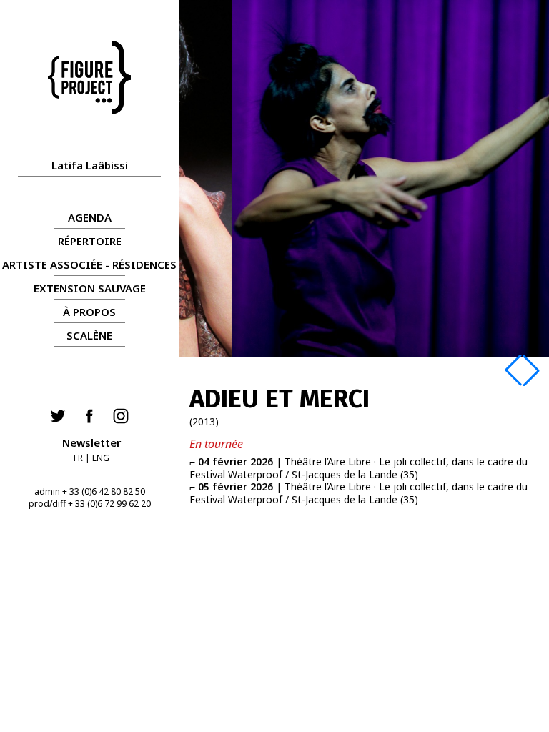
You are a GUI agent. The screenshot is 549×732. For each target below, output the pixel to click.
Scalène (89, 335)
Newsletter (91, 442)
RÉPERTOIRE (90, 241)
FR (78, 458)
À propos (89, 312)
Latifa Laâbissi (89, 165)
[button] (513, 370)
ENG (100, 458)
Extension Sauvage (90, 288)
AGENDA (90, 217)
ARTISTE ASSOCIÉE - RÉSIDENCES (89, 264)
